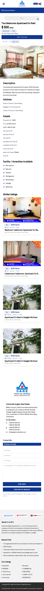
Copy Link (15, 41)
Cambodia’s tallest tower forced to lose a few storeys (19, 549)
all (2, 33)
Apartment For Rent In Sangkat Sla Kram (21, 317)
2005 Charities (7, 546)
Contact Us (39, 588)
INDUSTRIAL (26, 571)
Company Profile (6, 588)
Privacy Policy (31, 588)
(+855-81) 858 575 (14, 427)
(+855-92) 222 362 (14, 429)
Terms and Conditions (22, 588)
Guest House (6, 571)
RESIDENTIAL (27, 577)
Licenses (13, 588)
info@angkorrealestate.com (17, 432)
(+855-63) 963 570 (14, 423)
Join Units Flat (7, 574)
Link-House (6, 577)
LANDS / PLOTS (27, 574)
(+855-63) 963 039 (14, 425)
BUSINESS (5, 568)
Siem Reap (7, 33)
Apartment (6, 31)
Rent (13, 31)
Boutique (25, 565)
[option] (8, 516)
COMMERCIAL (27, 568)
